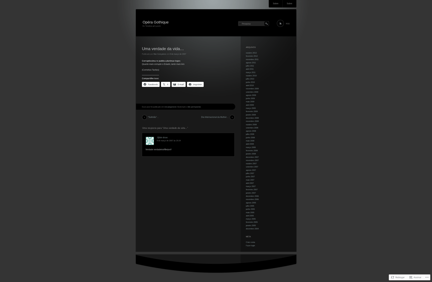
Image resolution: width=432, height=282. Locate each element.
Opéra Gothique (156, 22)
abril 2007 (250, 183)
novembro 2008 (252, 121)
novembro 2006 (252, 199)
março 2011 (250, 72)
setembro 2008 (252, 128)
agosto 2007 (251, 170)
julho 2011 (250, 66)
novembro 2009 (252, 89)
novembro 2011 (252, 59)
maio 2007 (250, 180)
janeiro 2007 (251, 193)
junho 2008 (250, 138)
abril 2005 (250, 216)
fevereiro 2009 (252, 111)
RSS (288, 24)
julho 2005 (250, 206)
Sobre (275, 3)
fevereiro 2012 (252, 56)
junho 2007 (250, 177)
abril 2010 (250, 85)
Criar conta (250, 242)
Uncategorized (170, 107)
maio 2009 (250, 102)
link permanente (194, 107)
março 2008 (251, 147)
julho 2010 (250, 79)
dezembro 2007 (252, 157)
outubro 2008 (251, 125)
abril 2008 (250, 144)
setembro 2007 (252, 167)
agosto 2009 (251, 95)
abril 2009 (250, 105)
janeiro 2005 (251, 225)
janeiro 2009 (251, 115)
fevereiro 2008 (252, 151)
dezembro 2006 (252, 196)
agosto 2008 (251, 131)
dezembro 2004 (252, 229)
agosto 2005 (251, 203)
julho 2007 (250, 173)
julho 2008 (250, 134)
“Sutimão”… (153, 117)
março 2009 (251, 108)
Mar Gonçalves (160, 54)
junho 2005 (250, 209)
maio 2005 (250, 212)
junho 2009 (250, 98)
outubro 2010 (251, 76)
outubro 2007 (251, 164)
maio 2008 (250, 141)
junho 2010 (250, 82)
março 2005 (251, 219)
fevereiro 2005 (252, 222)
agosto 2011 (251, 63)
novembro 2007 (252, 160)
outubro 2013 (251, 53)
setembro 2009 (252, 92)
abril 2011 (250, 69)
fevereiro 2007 (252, 190)
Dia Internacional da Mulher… (215, 117)
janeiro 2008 (251, 154)
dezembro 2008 (252, 118)
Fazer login (250, 246)
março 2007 (251, 186)
